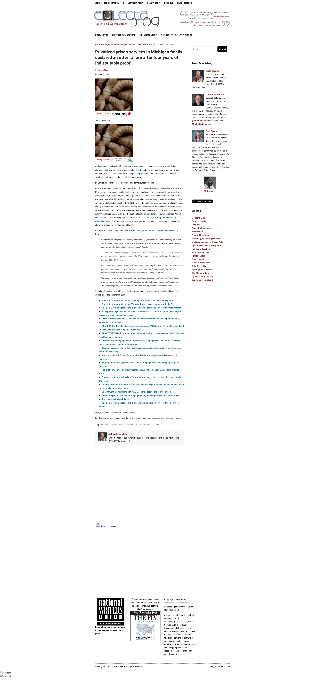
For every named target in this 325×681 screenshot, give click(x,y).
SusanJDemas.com (201, 263)
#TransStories (168, 34)
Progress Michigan (201, 252)
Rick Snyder (142, 44)
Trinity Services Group (149, 424)
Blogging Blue (198, 218)
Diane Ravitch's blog (201, 228)
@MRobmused (199, 121)
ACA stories (186, 34)
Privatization (114, 44)
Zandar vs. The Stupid (202, 280)
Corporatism (101, 44)
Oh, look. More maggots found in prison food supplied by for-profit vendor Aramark (142, 308)
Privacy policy (153, 3)
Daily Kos (196, 225)
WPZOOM (225, 666)
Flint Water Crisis (148, 34)
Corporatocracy (117, 424)
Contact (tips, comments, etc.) (109, 3)
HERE (210, 117)
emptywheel (197, 232)
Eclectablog (103, 70)
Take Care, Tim (199, 266)
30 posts (140, 173)
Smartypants (198, 259)
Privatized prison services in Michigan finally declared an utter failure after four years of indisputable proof (138, 57)
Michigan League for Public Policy (208, 242)
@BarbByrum (210, 170)
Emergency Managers (123, 34)
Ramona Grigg (198, 256)
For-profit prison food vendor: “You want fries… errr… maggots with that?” (137, 304)
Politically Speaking (201, 249)
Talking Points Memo (202, 269)
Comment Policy (135, 3)
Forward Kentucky (200, 235)
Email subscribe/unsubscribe (178, 3)
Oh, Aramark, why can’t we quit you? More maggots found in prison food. (136, 392)
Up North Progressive (202, 276)
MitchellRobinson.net (202, 124)
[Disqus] (139, 484)
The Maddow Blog (200, 273)
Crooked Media (199, 221)
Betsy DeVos (101, 34)
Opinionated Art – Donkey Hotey (207, 245)
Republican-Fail (128, 44)
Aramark (104, 424)
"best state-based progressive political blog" (145, 605)
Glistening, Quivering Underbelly (207, 238)
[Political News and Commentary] (126, 18)
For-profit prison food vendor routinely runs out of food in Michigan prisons (138, 300)
